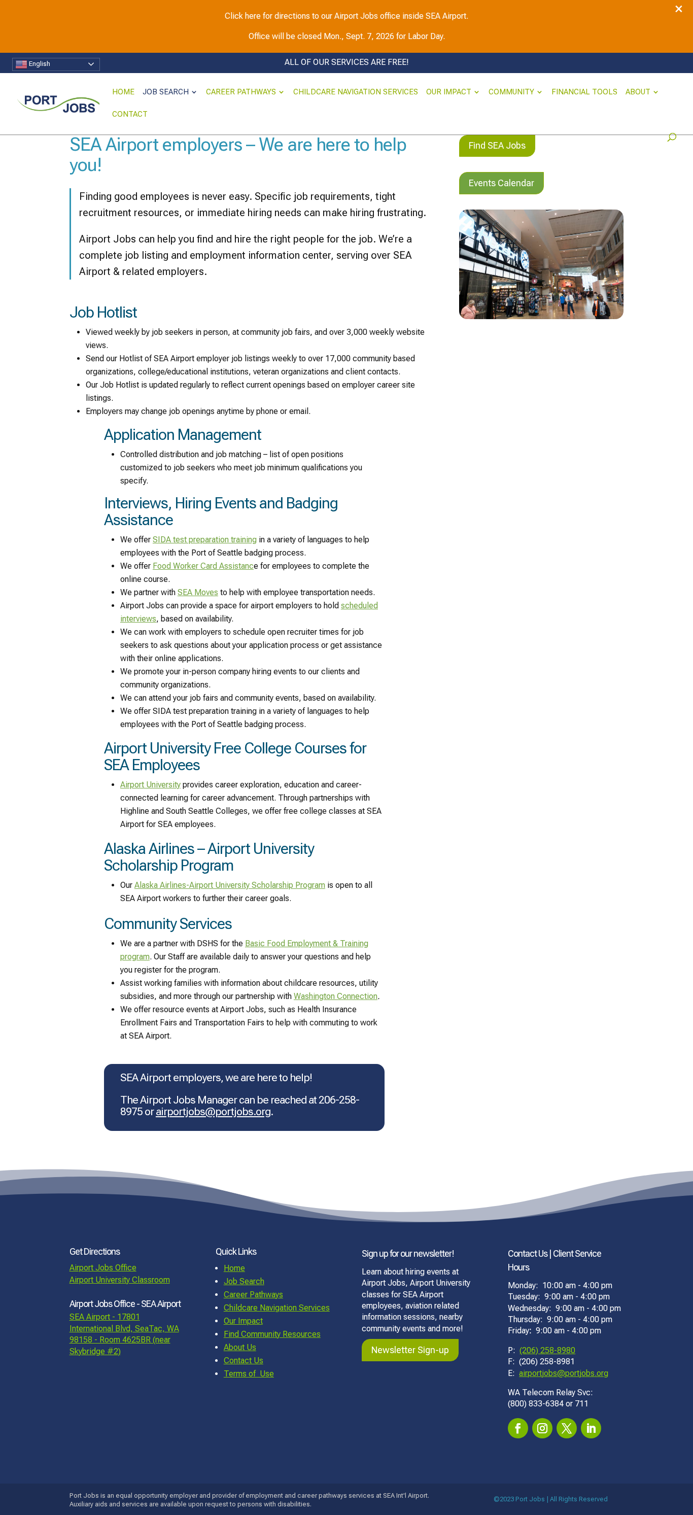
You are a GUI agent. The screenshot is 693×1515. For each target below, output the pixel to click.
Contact (130, 115)
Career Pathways (241, 92)
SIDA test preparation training (205, 539)
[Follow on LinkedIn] (591, 1428)
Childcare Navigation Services (355, 92)
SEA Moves (198, 592)
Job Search (166, 92)
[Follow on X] (567, 1428)
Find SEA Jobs (497, 145)
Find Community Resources (272, 1334)
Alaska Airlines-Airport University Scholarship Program (229, 885)
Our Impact (448, 92)
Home (123, 92)
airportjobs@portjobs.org (213, 1112)
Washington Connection (335, 996)
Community (511, 92)
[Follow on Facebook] (518, 1428)
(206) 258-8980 (547, 1350)
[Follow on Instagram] (542, 1428)
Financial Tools (584, 92)
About (638, 92)
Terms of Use (249, 1374)
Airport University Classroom (120, 1280)
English (38, 63)
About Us (240, 1347)
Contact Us (243, 1360)
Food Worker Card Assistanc (203, 566)
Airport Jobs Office (103, 1267)
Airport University (150, 784)
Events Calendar (501, 183)
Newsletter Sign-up (410, 1350)
